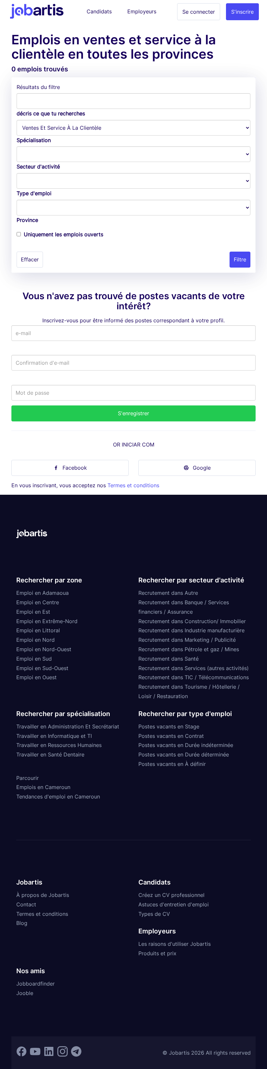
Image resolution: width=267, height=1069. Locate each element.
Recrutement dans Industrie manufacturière (191, 630)
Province (27, 220)
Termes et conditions (133, 485)
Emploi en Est (33, 611)
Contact (26, 904)
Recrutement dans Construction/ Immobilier (192, 621)
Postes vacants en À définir (172, 764)
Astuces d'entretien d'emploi (173, 904)
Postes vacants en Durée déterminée (183, 754)
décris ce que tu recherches (51, 113)
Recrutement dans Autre (168, 593)
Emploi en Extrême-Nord (46, 621)
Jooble (24, 993)
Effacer (30, 259)
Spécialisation (34, 140)
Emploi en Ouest (36, 677)
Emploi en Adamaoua (42, 593)
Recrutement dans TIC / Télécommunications (193, 677)
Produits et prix (157, 953)
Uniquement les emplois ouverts (63, 234)
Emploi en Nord (35, 640)
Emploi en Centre (37, 602)
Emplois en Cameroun (43, 787)
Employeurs (141, 11)
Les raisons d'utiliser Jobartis (174, 944)
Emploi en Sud (34, 658)
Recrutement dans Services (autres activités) (193, 668)
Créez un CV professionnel (171, 895)
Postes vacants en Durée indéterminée (185, 745)
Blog (21, 923)
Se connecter (198, 11)
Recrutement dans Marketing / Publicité (187, 640)
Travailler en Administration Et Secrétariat (67, 726)
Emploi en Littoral (38, 630)
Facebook (75, 467)
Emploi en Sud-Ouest (42, 668)
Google (202, 467)
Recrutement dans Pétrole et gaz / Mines (188, 649)
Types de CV (154, 914)
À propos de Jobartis (42, 895)
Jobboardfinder (35, 983)
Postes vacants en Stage (168, 726)
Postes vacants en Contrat (171, 736)
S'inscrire (242, 11)
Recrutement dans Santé (168, 658)
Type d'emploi (34, 193)
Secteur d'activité (38, 166)
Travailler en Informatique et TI (54, 736)
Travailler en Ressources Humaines (59, 745)
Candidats (99, 11)
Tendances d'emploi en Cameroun (58, 796)
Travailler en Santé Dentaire (50, 754)
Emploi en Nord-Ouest (43, 649)
